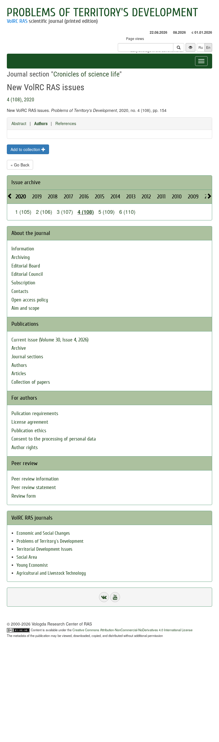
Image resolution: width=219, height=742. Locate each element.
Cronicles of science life (86, 74)
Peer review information (35, 479)
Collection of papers (30, 382)
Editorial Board (25, 266)
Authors (41, 123)
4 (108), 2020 (20, 99)
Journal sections (27, 357)
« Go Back (20, 165)
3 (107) (65, 211)
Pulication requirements (34, 414)
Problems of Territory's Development (102, 12)
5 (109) (106, 211)
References (65, 123)
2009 (193, 196)
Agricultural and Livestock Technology (51, 573)
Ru (200, 47)
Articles (18, 374)
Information (22, 249)
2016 (84, 196)
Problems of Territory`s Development (50, 541)
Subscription (23, 283)
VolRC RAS (17, 21)
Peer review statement (33, 487)
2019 (37, 196)
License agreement (29, 422)
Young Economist (32, 565)
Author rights (24, 448)
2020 (21, 196)
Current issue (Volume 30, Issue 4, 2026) (49, 340)
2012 (146, 196)
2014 (115, 196)
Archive (18, 348)
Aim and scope (25, 308)
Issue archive (25, 182)
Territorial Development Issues (44, 549)
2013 (130, 196)
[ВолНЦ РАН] (104, 597)
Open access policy (29, 300)
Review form (23, 496)
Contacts (19, 291)
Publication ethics (28, 431)
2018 (53, 196)
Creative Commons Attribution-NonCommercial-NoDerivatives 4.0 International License (132, 630)
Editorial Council (27, 274)
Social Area (27, 557)
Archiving (20, 257)
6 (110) (127, 211)
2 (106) (44, 211)
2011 (161, 196)
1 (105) (23, 211)
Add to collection (26, 149)
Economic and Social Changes (43, 533)
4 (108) (86, 212)
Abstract (18, 123)
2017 (68, 196)
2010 (177, 196)
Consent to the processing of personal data (53, 439)
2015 (99, 196)
